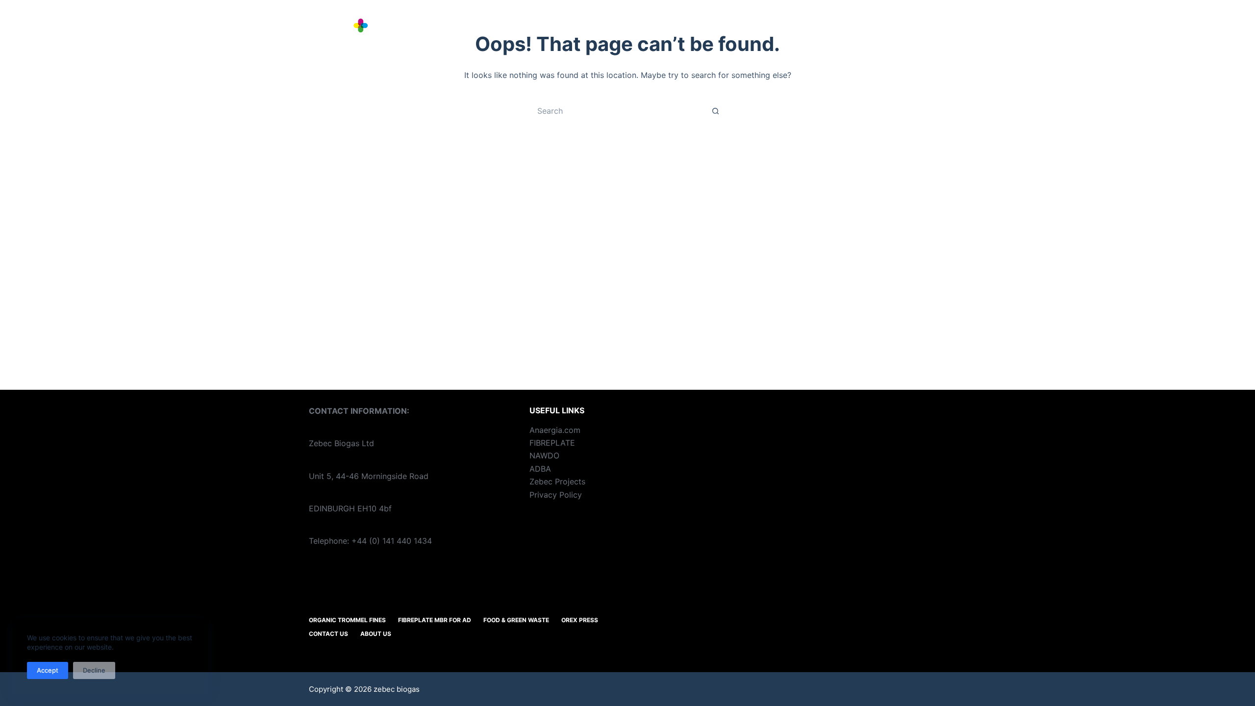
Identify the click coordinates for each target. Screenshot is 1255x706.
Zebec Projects (557, 481)
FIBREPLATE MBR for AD (657, 29)
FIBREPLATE (552, 443)
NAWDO (544, 455)
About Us (375, 633)
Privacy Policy (555, 495)
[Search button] (716, 111)
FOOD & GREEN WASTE (776, 29)
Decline (94, 670)
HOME (445, 29)
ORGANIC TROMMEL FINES (531, 29)
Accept (47, 670)
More (923, 29)
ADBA (540, 469)
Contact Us (328, 633)
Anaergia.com (554, 430)
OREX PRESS (868, 29)
